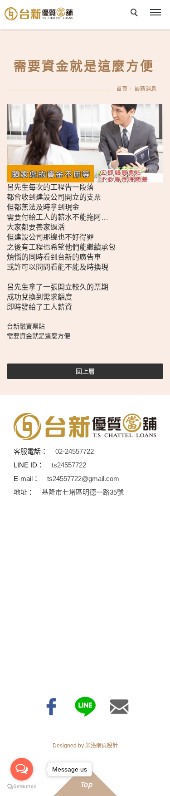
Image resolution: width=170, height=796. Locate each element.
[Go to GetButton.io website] (21, 787)
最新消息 (145, 89)
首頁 (122, 89)
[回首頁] (39, 13)
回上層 (85, 371)
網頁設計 (107, 745)
